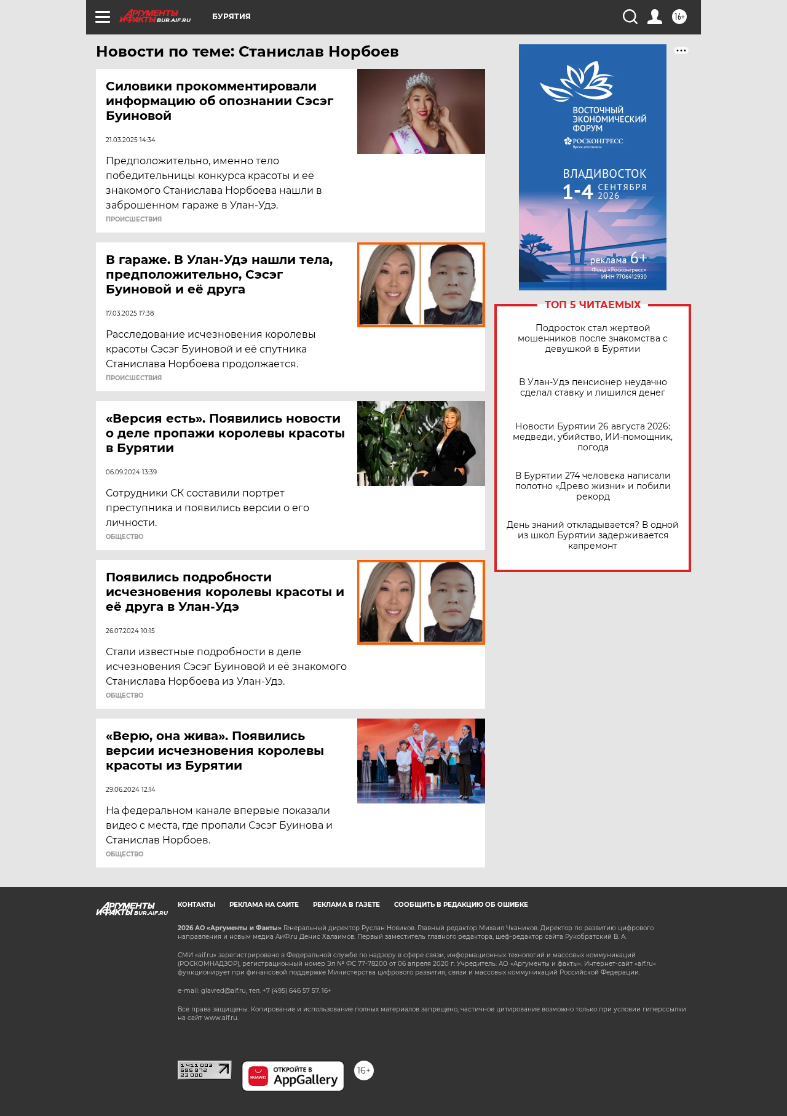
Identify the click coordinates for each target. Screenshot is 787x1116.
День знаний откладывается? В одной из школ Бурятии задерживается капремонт (593, 535)
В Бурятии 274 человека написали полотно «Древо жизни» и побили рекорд (593, 486)
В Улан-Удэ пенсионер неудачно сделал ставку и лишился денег (593, 387)
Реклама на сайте (264, 905)
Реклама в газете (346, 905)
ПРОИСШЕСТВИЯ (134, 220)
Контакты (196, 905)
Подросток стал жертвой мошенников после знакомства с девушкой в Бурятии (593, 338)
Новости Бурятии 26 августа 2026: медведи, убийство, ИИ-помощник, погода (593, 437)
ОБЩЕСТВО (124, 537)
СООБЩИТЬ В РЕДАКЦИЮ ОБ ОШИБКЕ (461, 905)
